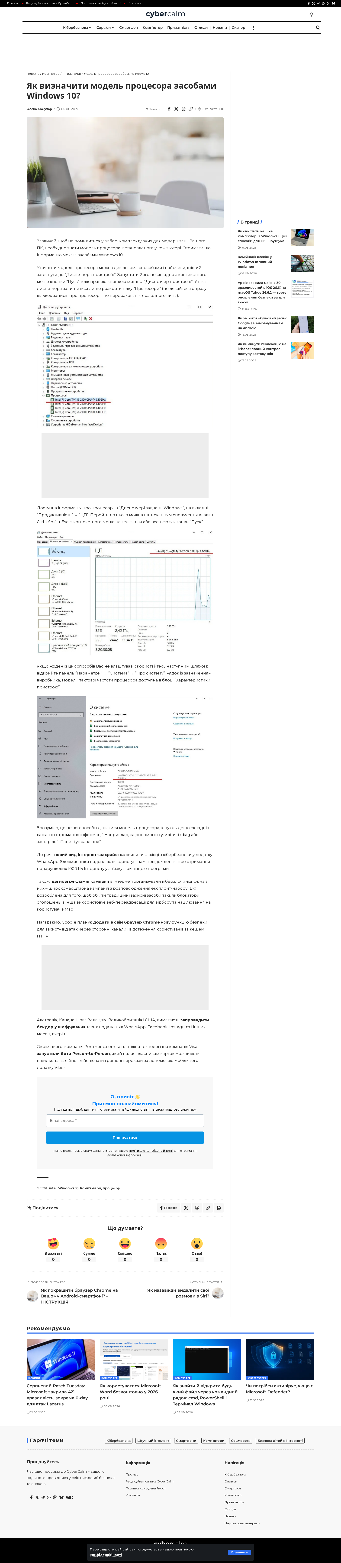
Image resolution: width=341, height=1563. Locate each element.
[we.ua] (69, 1497)
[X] (313, 3)
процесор (111, 1188)
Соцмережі (241, 1441)
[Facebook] (309, 3)
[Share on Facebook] (169, 109)
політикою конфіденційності (151, 1150)
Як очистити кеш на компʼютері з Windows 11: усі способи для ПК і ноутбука (262, 236)
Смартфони (186, 1441)
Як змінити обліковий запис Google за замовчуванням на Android (262, 323)
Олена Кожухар (39, 109)
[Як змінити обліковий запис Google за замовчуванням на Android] (302, 324)
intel (53, 1188)
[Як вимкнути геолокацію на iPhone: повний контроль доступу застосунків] (302, 350)
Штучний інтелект (153, 1441)
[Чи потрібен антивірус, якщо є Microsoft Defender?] (280, 1359)
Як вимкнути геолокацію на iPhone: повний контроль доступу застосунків (262, 349)
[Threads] (328, 3)
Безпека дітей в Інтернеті (280, 1441)
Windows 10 (68, 1188)
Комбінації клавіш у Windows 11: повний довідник (255, 262)
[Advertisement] (170, 47)
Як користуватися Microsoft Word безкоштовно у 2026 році (130, 1392)
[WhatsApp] (323, 3)
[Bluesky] (333, 3)
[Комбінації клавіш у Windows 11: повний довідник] (302, 263)
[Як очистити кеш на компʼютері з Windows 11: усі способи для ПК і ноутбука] (302, 237)
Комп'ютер (109, 1378)
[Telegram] (318, 3)
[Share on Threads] (183, 109)
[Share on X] (176, 109)
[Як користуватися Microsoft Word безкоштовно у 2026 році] (134, 1359)
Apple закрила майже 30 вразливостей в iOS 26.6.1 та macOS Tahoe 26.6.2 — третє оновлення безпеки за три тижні (262, 292)
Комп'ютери (90, 1188)
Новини (34, 1378)
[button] (239, 1552)
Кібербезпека (257, 1378)
